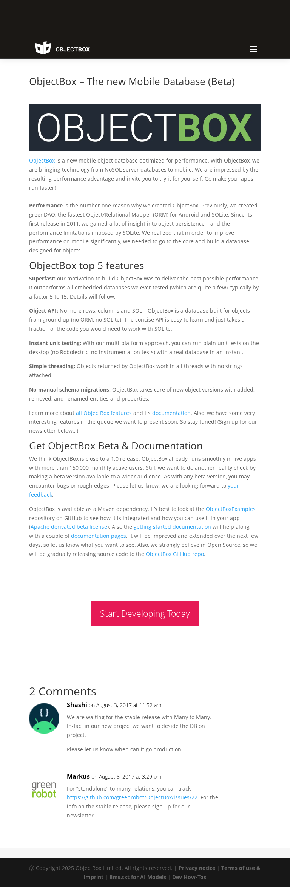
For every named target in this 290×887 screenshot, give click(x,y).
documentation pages (98, 535)
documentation (171, 412)
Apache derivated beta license (69, 526)
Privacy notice (197, 868)
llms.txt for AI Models (138, 877)
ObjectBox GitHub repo (175, 553)
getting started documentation (172, 526)
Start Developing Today (145, 613)
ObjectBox (42, 160)
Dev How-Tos (189, 877)
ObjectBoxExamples (231, 508)
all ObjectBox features (104, 412)
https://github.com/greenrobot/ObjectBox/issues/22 (132, 797)
